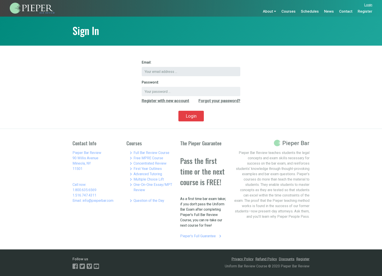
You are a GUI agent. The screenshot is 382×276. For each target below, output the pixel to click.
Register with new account (165, 100)
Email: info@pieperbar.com (93, 200)
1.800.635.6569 (84, 190)
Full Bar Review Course (148, 152)
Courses (288, 11)
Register (365, 11)
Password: (150, 82)
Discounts (286, 259)
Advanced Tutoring (145, 174)
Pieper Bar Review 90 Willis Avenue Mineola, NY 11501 (87, 161)
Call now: (79, 185)
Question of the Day (146, 200)
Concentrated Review (147, 163)
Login (368, 5)
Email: (146, 62)
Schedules (310, 11)
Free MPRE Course (145, 158)
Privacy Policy (242, 259)
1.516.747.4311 (84, 195)
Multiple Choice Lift (146, 179)
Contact (345, 11)
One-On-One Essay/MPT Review (150, 187)
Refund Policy (266, 259)
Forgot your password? (219, 100)
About (268, 11)
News (329, 11)
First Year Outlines (145, 168)
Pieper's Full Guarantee (201, 236)
